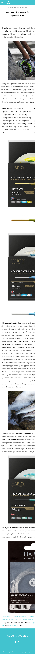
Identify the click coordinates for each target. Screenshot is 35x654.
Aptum (30, 652)
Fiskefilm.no (13, 625)
